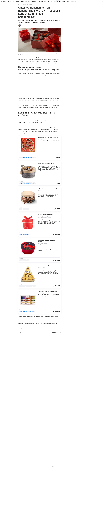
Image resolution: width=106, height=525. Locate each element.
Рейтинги (32, 4)
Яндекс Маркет (29, 157)
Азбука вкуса (22, 157)
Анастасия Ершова (25, 24)
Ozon (34, 157)
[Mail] (1, 1)
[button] (39, 40)
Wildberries (25, 311)
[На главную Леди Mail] (4, 1)
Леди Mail (27, 4)
